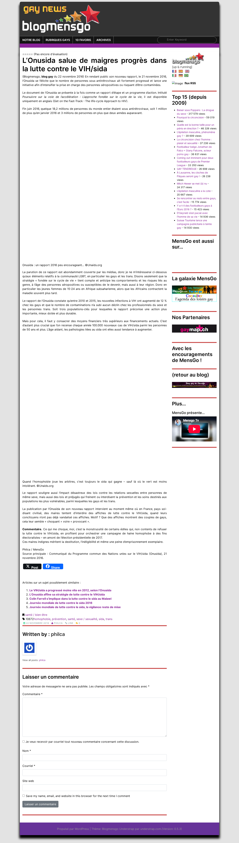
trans (109, 619)
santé (71, 619)
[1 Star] (23, 54)
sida (101, 619)
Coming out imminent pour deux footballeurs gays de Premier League (195, 161)
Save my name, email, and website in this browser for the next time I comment (78, 796)
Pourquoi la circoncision (190, 117)
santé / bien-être (36, 614)
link (70, 623)
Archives (103, 40)
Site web (28, 781)
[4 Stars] (30, 54)
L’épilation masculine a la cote (194, 190)
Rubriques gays (58, 40)
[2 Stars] (25, 54)
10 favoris (83, 40)
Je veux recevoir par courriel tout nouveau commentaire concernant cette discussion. (82, 741)
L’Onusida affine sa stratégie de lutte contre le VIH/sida (67, 594)
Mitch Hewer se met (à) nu (192, 183)
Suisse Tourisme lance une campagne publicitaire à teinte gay (194, 224)
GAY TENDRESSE (186, 168)
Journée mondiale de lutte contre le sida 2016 (60, 603)
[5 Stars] (32, 54)
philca (58, 623)
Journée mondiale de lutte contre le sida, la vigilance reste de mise (75, 607)
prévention (59, 619)
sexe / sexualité (86, 619)
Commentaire (32, 694)
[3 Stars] (28, 54)
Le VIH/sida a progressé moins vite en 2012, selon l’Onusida (70, 590)
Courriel (28, 766)
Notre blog (31, 40)
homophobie (42, 619)
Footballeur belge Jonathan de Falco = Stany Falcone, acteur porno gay (194, 150)
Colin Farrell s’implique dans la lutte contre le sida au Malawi (70, 598)
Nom (26, 751)
